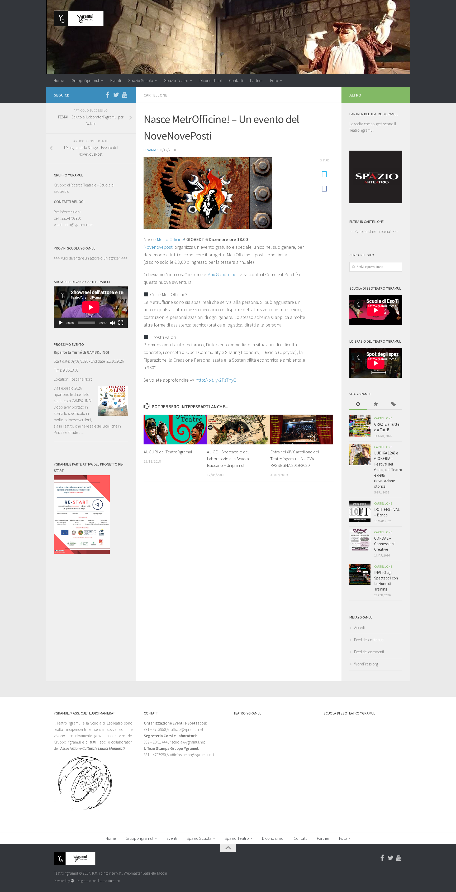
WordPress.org (366, 663)
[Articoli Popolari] (376, 404)
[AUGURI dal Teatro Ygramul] (175, 429)
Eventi (115, 80)
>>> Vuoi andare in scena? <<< (374, 231)
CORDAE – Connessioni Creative (384, 544)
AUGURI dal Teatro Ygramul (168, 452)
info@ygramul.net (79, 224)
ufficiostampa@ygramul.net (192, 754)
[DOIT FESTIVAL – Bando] (359, 511)
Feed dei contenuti (368, 639)
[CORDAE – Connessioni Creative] (359, 539)
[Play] (60, 322)
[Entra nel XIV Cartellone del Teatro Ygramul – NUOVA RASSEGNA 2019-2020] (301, 429)
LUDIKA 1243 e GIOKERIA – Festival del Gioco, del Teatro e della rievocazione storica (388, 469)
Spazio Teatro (176, 80)
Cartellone (155, 95)
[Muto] (112, 322)
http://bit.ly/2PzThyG (216, 380)
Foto (274, 80)
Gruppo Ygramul (85, 80)
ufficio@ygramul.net (187, 729)
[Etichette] (393, 404)
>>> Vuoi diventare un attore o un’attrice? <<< (90, 258)
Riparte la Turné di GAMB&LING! (81, 352)
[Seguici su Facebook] (107, 95)
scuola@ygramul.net (188, 742)
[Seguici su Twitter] (116, 95)
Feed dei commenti (369, 651)
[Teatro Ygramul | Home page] (79, 18)
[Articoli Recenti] (358, 404)
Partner (256, 80)
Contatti (236, 80)
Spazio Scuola (140, 80)
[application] (91, 307)
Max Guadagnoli (223, 274)
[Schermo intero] (121, 322)
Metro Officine (170, 239)
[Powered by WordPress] (72, 881)
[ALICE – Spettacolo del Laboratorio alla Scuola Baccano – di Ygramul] (238, 429)
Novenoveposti (158, 247)
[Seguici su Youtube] (124, 95)
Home (59, 80)
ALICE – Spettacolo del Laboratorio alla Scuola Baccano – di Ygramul (228, 458)
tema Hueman (110, 881)
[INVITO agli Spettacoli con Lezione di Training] (359, 574)
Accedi (359, 627)
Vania (151, 149)
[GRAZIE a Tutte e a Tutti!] (359, 426)
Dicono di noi (211, 80)
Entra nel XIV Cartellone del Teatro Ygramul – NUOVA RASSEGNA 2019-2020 (294, 458)
